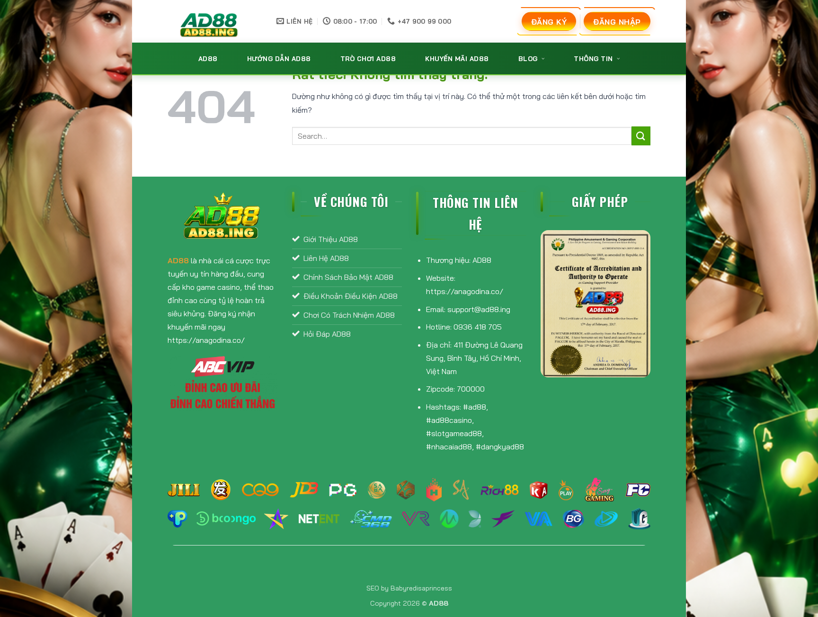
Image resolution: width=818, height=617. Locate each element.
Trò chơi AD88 (368, 58)
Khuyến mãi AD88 (457, 58)
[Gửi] (640, 135)
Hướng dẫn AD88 (279, 58)
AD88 (208, 58)
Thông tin (593, 58)
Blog (528, 58)
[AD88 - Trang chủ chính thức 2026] (210, 21)
